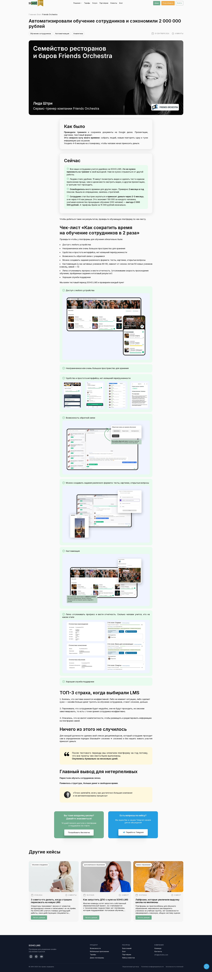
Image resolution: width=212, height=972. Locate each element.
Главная (32, 14)
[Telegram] (36, 956)
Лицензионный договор (130, 966)
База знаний (126, 948)
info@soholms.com (161, 955)
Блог (121, 3)
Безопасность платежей (174, 966)
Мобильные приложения (99, 951)
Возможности (95, 948)
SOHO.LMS (34, 945)
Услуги (94, 3)
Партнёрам (103, 3)
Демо (156, 3)
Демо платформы (97, 958)
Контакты (158, 951)
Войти (179, 3)
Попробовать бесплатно (79, 832)
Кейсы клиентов (128, 958)
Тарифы (87, 3)
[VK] (31, 956)
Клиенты (113, 3)
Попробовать (168, 3)
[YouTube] (41, 956)
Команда (157, 948)
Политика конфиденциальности (152, 966)
